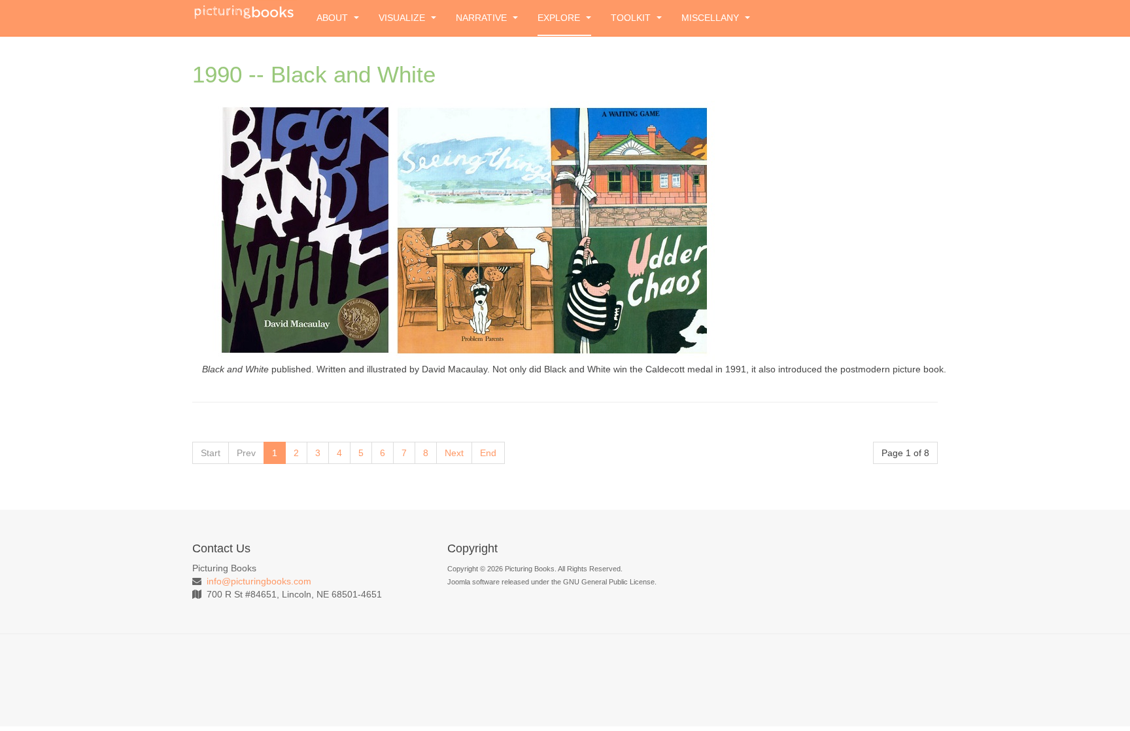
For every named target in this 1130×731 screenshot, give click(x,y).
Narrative (482, 17)
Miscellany (711, 17)
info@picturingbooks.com (259, 581)
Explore (560, 17)
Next (454, 453)
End (488, 453)
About (334, 17)
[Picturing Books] (244, 11)
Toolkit (632, 17)
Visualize (403, 17)
